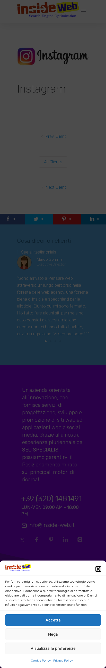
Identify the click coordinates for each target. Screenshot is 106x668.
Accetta (53, 620)
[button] (98, 569)
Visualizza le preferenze (53, 648)
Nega (53, 634)
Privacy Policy (63, 660)
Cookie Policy (41, 660)
